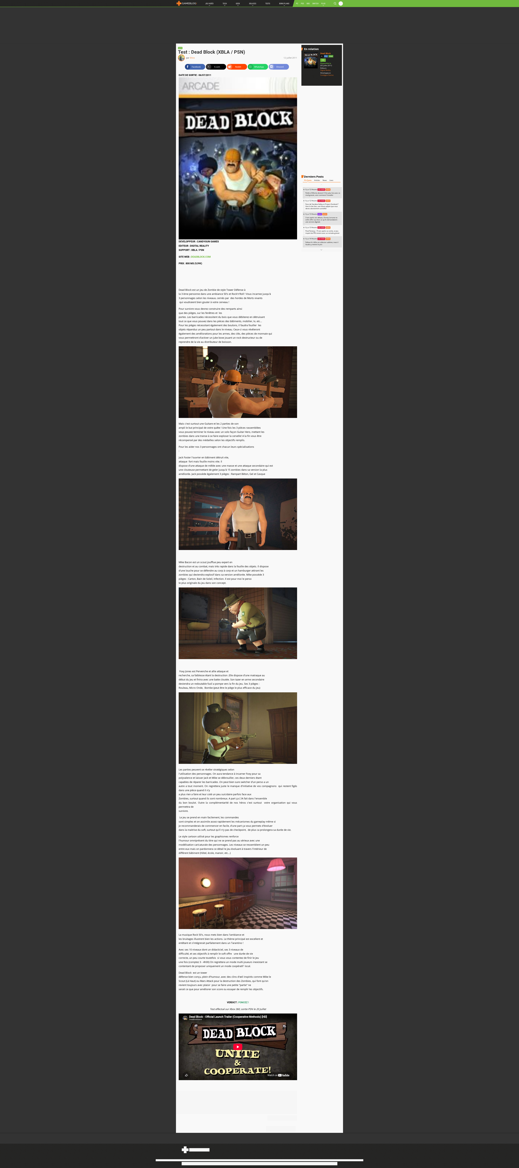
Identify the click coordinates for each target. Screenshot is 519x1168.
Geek (238, 3)
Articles (317, 180)
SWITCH (315, 3)
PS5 (302, 3)
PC (297, 3)
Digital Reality (325, 70)
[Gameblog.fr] (187, 3)
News (325, 180)
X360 (331, 56)
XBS (308, 3)
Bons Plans (284, 3)
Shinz (192, 57)
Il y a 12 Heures (322, 192)
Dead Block (325, 53)
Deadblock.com (200, 256)
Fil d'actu (308, 180)
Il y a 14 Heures (321, 241)
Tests (267, 3)
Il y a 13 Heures (321, 218)
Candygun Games (327, 75)
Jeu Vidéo (209, 3)
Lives (331, 180)
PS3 (326, 56)
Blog (180, 48)
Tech (225, 3)
